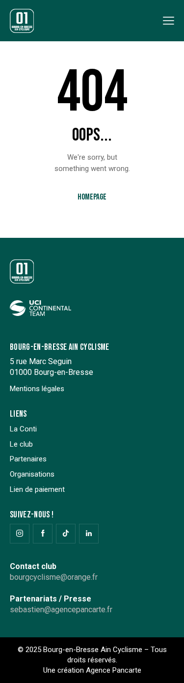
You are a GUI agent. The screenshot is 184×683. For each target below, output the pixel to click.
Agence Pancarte (113, 670)
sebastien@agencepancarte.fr (61, 609)
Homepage (92, 197)
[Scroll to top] (167, 666)
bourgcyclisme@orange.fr (54, 577)
